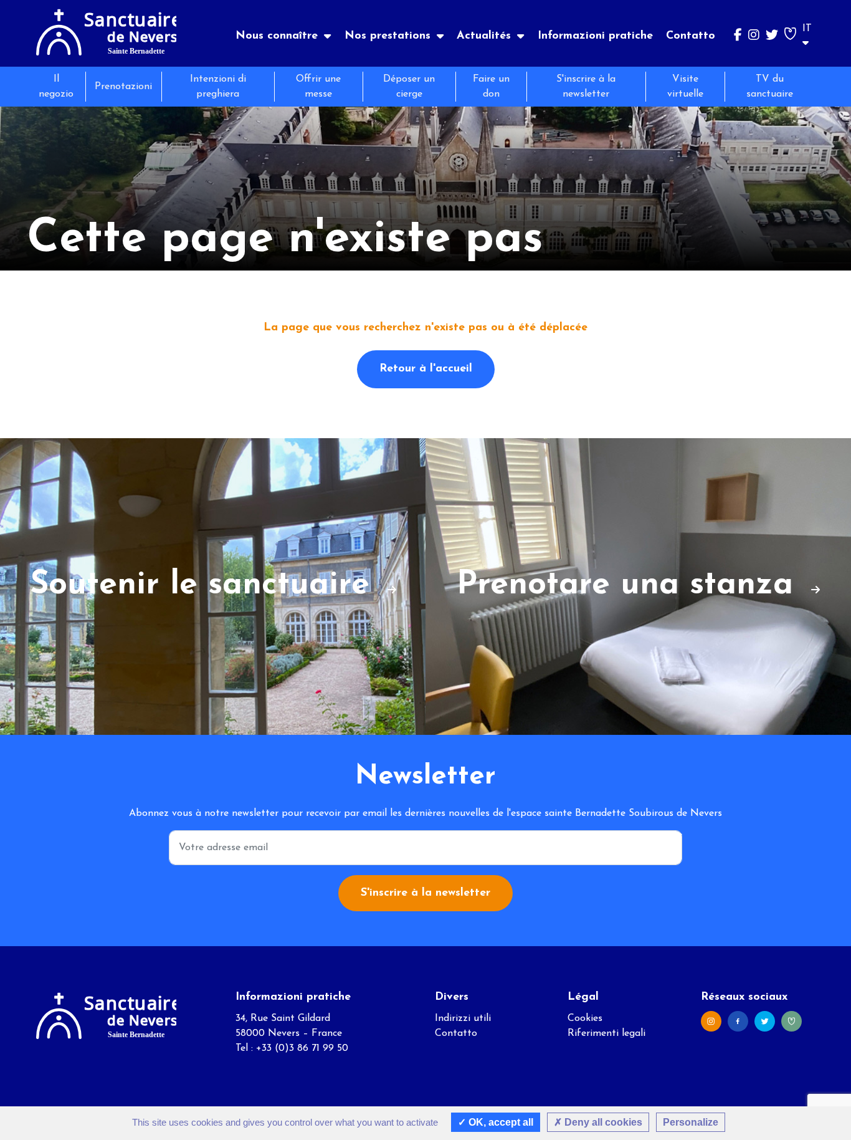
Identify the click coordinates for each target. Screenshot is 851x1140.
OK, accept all (499, 1122)
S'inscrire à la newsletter (586, 86)
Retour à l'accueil (425, 369)
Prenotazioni (123, 87)
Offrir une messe (318, 86)
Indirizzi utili (463, 1018)
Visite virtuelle (685, 86)
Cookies (585, 1018)
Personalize (690, 1122)
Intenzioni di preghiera (218, 86)
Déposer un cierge (409, 86)
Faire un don (491, 86)
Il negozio (56, 86)
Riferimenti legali (606, 1033)
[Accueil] (106, 33)
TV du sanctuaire (769, 86)
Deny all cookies (602, 1122)
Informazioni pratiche (595, 36)
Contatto (690, 36)
